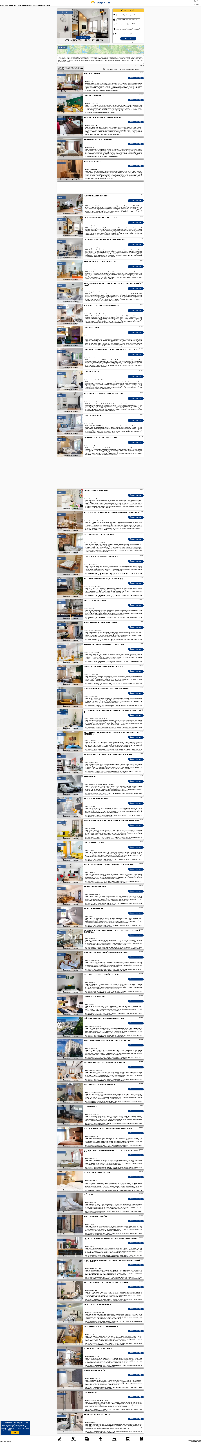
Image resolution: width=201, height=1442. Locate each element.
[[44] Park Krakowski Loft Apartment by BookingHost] (70, 1071)
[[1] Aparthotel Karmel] (70, 82)
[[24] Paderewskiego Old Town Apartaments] (70, 631)
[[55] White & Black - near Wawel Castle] (70, 1313)
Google (27, 1422)
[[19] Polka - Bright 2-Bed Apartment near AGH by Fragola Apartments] (70, 521)
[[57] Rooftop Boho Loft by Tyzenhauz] (70, 1357)
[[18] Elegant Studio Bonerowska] (70, 499)
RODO (10, 1430)
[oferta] (61, 91)
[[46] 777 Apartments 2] (70, 1115)
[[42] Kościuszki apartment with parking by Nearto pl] (70, 1027)
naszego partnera (119, 575)
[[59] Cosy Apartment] (70, 1401)
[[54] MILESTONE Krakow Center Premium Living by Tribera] (70, 1291)
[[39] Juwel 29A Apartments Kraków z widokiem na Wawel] (70, 961)
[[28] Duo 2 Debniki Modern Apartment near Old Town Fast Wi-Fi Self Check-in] (70, 719)
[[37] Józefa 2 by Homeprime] (70, 917)
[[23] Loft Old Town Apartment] (70, 609)
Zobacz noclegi (136, 78)
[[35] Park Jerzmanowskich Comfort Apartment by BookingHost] (70, 873)
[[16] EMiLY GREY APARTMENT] (70, 424)
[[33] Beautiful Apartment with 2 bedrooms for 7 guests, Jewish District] (70, 829)
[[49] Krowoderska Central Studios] (70, 1181)
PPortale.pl (8, 1441)
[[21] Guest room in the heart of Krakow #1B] (70, 565)
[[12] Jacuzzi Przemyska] (70, 336)
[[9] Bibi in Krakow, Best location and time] (70, 270)
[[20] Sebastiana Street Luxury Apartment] (70, 543)
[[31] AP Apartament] (70, 785)
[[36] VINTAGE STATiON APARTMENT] (70, 895)
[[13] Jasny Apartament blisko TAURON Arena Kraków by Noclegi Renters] (70, 358)
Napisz (199, 1441)
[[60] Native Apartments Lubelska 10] (70, 1423)
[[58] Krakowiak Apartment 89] (70, 1379)
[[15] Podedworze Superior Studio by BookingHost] (70, 402)
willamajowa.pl (100, 3)
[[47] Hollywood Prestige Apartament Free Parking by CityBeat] (70, 1137)
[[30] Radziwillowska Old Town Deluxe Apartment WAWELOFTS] (70, 763)
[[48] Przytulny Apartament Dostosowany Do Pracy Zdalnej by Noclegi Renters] (70, 1159)
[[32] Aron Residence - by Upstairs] (70, 807)
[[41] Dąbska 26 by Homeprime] (70, 1005)
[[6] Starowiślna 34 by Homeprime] (70, 204)
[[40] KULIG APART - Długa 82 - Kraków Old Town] (70, 983)
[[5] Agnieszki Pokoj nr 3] (70, 170)
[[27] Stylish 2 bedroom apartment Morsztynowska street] (70, 697)
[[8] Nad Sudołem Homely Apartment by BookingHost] (70, 248)
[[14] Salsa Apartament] (70, 380)
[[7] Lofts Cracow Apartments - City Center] (70, 226)
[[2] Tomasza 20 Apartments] (70, 104)
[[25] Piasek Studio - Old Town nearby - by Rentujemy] (70, 653)
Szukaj (128, 39)
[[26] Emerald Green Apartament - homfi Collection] (70, 675)
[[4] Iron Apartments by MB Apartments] (70, 148)
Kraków (60, 75)
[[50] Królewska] (70, 1203)
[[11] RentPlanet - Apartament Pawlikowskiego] (70, 314)
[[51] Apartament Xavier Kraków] (70, 1225)
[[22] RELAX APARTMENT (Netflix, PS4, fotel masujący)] (70, 587)
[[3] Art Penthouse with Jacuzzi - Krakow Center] (70, 126)
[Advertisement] (100, 473)
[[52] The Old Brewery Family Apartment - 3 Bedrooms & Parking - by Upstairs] (70, 1247)
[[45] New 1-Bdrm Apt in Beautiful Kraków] (70, 1093)
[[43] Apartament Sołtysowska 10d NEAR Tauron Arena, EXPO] (70, 1049)
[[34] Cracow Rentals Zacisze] (70, 851)
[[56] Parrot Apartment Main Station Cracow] (70, 1335)
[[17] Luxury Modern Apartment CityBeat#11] (70, 446)
